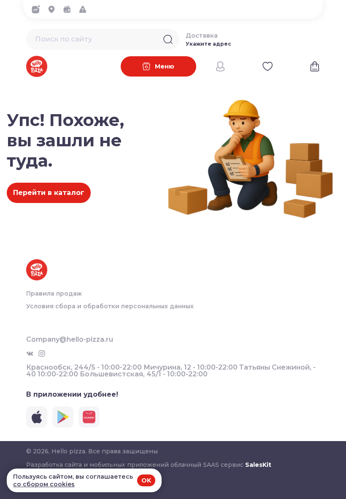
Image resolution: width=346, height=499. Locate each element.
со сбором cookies (44, 484)
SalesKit (258, 465)
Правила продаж (54, 293)
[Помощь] (85, 9)
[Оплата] (69, 9)
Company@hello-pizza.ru (69, 339)
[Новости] (38, 9)
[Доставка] (53, 9)
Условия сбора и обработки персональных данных (110, 306)
